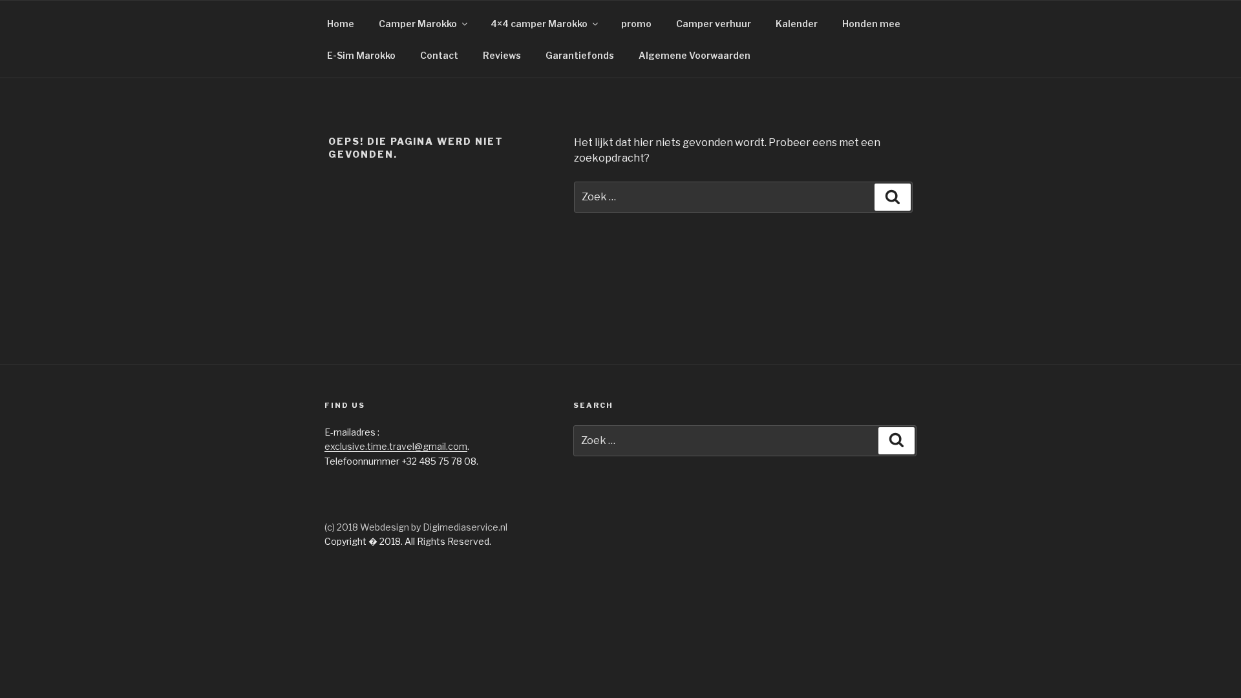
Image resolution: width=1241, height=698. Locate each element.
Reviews (502, 55)
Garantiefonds (580, 55)
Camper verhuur (713, 23)
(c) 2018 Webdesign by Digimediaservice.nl (415, 527)
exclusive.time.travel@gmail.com (395, 446)
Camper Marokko (418, 23)
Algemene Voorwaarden (694, 55)
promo (636, 23)
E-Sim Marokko (361, 55)
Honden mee (871, 23)
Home (340, 23)
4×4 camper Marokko (539, 23)
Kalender (797, 23)
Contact (439, 55)
